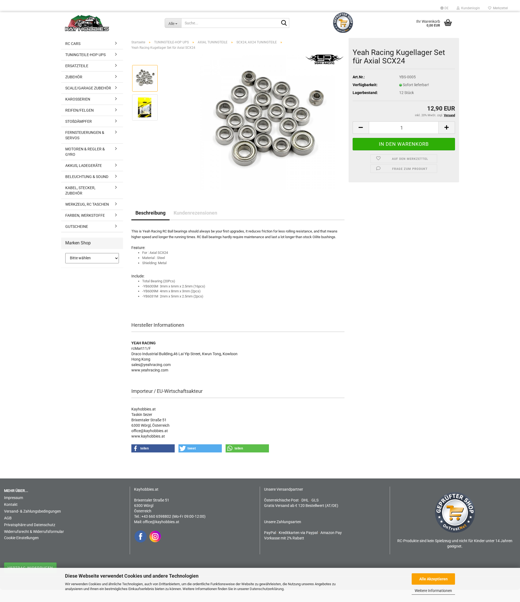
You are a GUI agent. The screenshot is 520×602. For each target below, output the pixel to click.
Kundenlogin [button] (470, 8)
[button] (444, 8)
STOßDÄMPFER (78, 121)
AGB (8, 518)
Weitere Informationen (433, 590)
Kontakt (11, 504)
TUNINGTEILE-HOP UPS (85, 55)
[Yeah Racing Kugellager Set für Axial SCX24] (267, 121)
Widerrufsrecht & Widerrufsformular (34, 531)
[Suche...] (284, 23)
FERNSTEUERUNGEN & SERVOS (84, 135)
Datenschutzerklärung (267, 589)
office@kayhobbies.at (161, 522)
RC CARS (72, 43)
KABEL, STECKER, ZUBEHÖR (80, 190)
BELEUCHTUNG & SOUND (86, 176)
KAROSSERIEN (77, 99)
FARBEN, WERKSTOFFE (85, 215)
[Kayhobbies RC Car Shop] (111, 23)
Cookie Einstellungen (21, 538)
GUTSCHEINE (76, 226)
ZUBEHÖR (73, 77)
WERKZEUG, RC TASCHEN (87, 204)
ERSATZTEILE (76, 66)
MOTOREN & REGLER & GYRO (85, 152)
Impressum (13, 498)
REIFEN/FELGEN (79, 110)
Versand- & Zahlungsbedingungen (32, 511)
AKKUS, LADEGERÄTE (83, 165)
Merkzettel (499, 8)
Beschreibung (150, 213)
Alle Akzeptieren (433, 579)
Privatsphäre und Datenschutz (29, 525)
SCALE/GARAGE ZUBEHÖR (88, 88)
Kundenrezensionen (195, 213)
